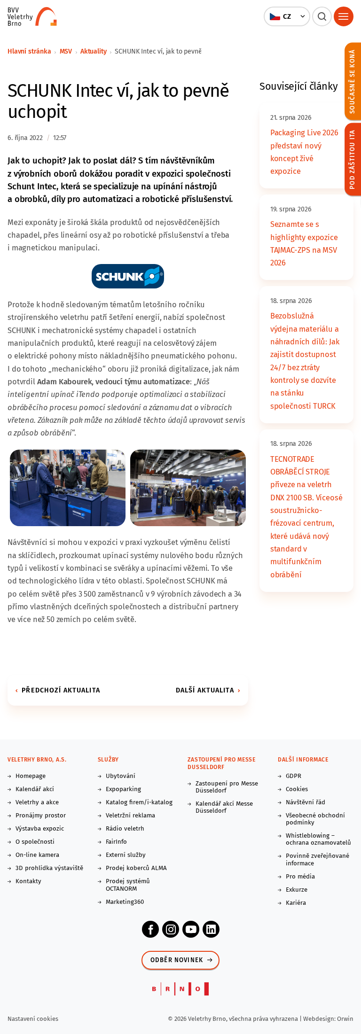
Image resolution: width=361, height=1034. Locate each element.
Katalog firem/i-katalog (139, 802)
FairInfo (116, 842)
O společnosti (35, 842)
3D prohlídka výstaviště (49, 868)
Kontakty (28, 881)
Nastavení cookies (33, 1018)
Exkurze (296, 890)
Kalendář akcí (35, 789)
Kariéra (296, 903)
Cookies (297, 789)
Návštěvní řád (305, 802)
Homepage (31, 776)
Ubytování (120, 776)
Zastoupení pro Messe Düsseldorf (227, 787)
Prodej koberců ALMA (136, 868)
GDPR (293, 776)
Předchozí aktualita (61, 690)
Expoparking (123, 789)
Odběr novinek (176, 960)
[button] (287, 16)
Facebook (150, 929)
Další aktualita (205, 690)
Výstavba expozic (40, 828)
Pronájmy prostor (41, 815)
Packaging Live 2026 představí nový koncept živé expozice (304, 152)
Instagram (170, 929)
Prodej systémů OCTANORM (128, 885)
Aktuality (93, 51)
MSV (66, 51)
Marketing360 (125, 902)
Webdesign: (320, 1018)
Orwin (345, 1018)
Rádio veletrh (125, 828)
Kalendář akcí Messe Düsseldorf (224, 808)
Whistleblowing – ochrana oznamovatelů (318, 839)
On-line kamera (37, 855)
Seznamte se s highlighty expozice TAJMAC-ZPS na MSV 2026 (304, 243)
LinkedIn (211, 929)
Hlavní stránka (29, 51)
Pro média (300, 876)
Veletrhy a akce (37, 802)
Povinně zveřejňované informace (317, 860)
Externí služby (126, 855)
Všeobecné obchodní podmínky (315, 819)
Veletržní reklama (130, 815)
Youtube (190, 929)
